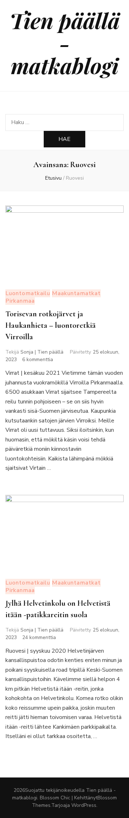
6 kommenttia (37, 359)
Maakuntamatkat (76, 293)
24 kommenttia (39, 637)
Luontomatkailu (27, 293)
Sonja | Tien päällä (41, 352)
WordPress (83, 805)
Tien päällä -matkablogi (65, 43)
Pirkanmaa (20, 301)
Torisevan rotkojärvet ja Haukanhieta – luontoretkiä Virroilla (50, 325)
